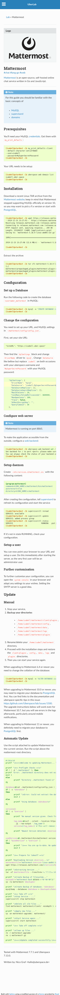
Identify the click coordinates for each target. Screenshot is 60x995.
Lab (8, 17)
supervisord (17, 114)
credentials (34, 136)
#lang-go (14, 73)
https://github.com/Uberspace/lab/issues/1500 (28, 703)
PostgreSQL (10, 210)
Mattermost (10, 78)
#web (22, 73)
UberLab (32, 4)
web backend (31, 441)
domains (15, 117)
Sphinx (12, 994)
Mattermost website (14, 199)
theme (41, 994)
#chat (7, 73)
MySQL (15, 110)
